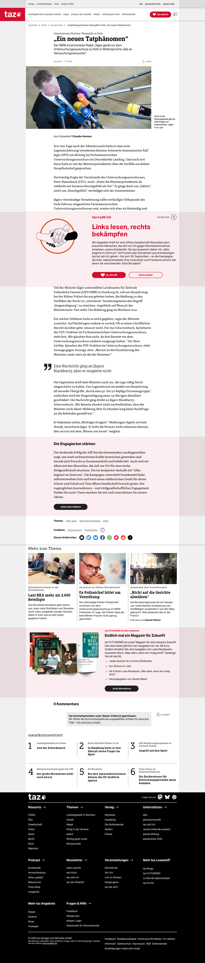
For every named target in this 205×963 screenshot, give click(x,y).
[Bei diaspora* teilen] (116, 537)
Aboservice (72, 916)
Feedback (72, 911)
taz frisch (71, 872)
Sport (31, 834)
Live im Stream (113, 877)
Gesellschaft (35, 824)
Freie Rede (34, 887)
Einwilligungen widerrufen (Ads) (122, 948)
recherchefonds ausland (156, 829)
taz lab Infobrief (75, 882)
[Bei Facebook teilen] (102, 537)
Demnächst (111, 867)
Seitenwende (159, 943)
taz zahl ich (149, 824)
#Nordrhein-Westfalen (90, 521)
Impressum (138, 943)
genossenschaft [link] (153, 4)
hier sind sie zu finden (88, 722)
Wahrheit (33, 848)
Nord (31, 843)
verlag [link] (31, 4)
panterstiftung (151, 834)
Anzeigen (33, 926)
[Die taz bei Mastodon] (160, 798)
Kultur (31, 829)
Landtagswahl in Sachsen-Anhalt (81, 817)
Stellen (109, 829)
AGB (148, 943)
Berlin (31, 838)
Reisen (32, 912)
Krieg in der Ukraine (77, 829)
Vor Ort (109, 872)
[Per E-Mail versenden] (81, 537)
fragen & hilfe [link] (67, 4)
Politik (44, 25)
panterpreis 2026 (152, 838)
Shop (31, 921)
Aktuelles (110, 814)
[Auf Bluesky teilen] (95, 537)
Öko (30, 819)
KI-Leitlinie (169, 939)
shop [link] (56, 4)
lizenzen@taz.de (50, 943)
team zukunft (73, 867)
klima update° (36, 877)
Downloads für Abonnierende (82, 925)
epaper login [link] (169, 4)
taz (37, 797)
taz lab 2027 (111, 887)
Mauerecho (34, 882)
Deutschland (57, 25)
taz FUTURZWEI (151, 873)
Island (69, 834)
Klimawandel (73, 843)
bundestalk (34, 867)
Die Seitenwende (114, 824)
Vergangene (111, 882)
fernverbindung (36, 872)
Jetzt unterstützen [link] (70, 506)
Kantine (32, 916)
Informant (110, 943)
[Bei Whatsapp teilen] (109, 537)
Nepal (69, 824)
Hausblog (110, 819)
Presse (108, 834)
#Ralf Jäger (71, 521)
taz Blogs (148, 868)
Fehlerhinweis (91, 530)
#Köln (106, 521)
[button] (175, 14)
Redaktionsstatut (127, 939)
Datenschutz (124, 943)
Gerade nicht (163, 217)
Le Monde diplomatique (156, 878)
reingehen (33, 891)
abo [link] (141, 4)
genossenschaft (152, 819)
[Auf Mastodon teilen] (88, 537)
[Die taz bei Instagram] (174, 798)
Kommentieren (75, 530)
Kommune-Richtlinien (150, 939)
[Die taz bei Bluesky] (167, 798)
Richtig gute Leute (76, 838)
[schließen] (174, 217)
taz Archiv (148, 883)
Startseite (33, 25)
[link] (45, 14)
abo (145, 814)
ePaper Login (73, 920)
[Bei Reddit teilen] (123, 537)
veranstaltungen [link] (44, 4)
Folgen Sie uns (149, 797)
